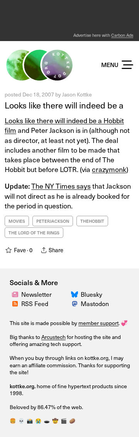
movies (16, 221)
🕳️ (47, 420)
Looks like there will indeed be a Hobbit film (64, 125)
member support (98, 323)
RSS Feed (34, 303)
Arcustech (53, 337)
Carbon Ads (122, 35)
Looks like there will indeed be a (64, 104)
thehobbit (92, 221)
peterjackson (52, 221)
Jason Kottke (77, 94)
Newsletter (36, 294)
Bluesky (91, 294)
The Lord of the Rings (33, 232)
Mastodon (95, 303)
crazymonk (109, 169)
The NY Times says (61, 186)
